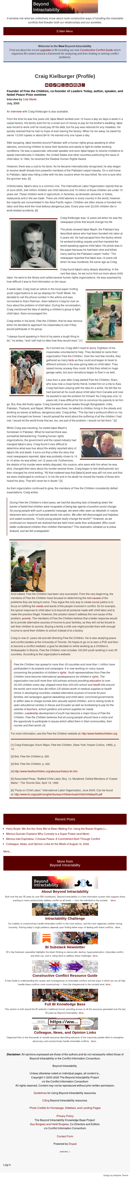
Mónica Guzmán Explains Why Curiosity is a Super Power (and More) (47, 834)
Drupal (73, 1144)
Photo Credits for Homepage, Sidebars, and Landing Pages (65, 1108)
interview (16, 111)
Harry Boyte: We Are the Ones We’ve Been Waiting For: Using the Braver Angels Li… (57, 829)
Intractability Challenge (65, 918)
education (95, 681)
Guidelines (40, 1093)
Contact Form (65, 1136)
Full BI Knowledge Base (65, 1004)
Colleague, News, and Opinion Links (65, 1032)
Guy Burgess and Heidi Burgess (49, 1124)
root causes (94, 598)
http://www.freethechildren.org (99, 733)
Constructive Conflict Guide (96, 50)
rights (63, 672)
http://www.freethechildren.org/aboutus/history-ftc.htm (46, 771)
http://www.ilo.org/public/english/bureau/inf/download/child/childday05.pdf (58, 794)
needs (40, 606)
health (97, 685)
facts (71, 360)
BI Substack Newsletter (65, 947)
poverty (26, 618)
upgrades (45, 50)
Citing (45, 1100)
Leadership (31, 713)
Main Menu (64, 31)
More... (7, 851)
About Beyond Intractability (65, 891)
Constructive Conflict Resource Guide (65, 975)
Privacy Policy (65, 1116)
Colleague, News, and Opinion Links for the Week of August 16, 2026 (47, 844)
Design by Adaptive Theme (115, 1175)
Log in (7, 1165)
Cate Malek (30, 99)
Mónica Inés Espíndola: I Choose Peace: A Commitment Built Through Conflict (53, 839)
